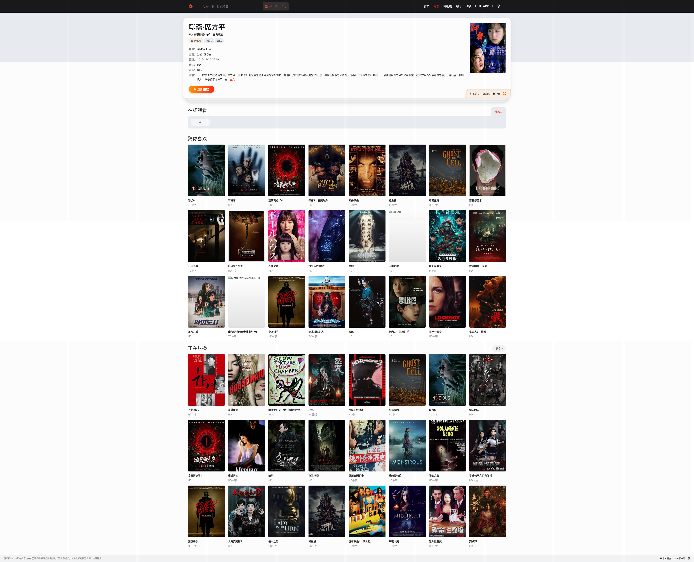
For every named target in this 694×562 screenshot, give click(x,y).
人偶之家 (273, 265)
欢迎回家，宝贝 (478, 265)
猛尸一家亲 (435, 331)
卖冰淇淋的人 (316, 331)
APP (486, 6)
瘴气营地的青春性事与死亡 (243, 331)
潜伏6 (191, 200)
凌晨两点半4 (195, 475)
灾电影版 (394, 265)
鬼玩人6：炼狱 (477, 331)
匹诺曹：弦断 (235, 265)
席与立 (207, 54)
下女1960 (193, 409)
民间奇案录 (435, 265)
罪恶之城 (193, 331)
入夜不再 (193, 265)
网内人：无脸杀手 (399, 331)
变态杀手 (273, 331)
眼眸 (351, 331)
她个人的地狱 (316, 265)
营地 (351, 265)
